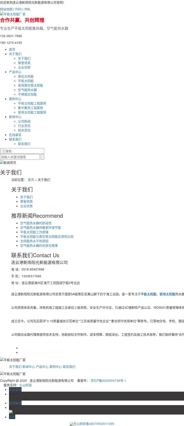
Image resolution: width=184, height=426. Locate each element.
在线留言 (15, 134)
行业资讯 (24, 125)
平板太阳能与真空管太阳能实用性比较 (47, 236)
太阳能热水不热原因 (34, 241)
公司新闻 (24, 121)
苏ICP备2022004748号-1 (108, 380)
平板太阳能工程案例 (32, 103)
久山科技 (25, 385)
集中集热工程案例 (30, 107)
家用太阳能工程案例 (32, 112)
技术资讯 (24, 130)
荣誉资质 (24, 62)
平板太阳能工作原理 (34, 232)
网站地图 (6, 9)
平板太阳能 (26, 80)
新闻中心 (15, 116)
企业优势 (24, 67)
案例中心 (15, 98)
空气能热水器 (27, 89)
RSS (18, 9)
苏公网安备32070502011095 (93, 423)
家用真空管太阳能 (30, 85)
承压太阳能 (26, 76)
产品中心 (15, 71)
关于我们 (15, 53)
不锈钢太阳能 (27, 94)
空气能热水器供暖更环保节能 (40, 227)
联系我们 (15, 139)
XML (27, 9)
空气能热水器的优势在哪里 (39, 245)
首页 (12, 49)
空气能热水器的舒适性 (36, 223)
